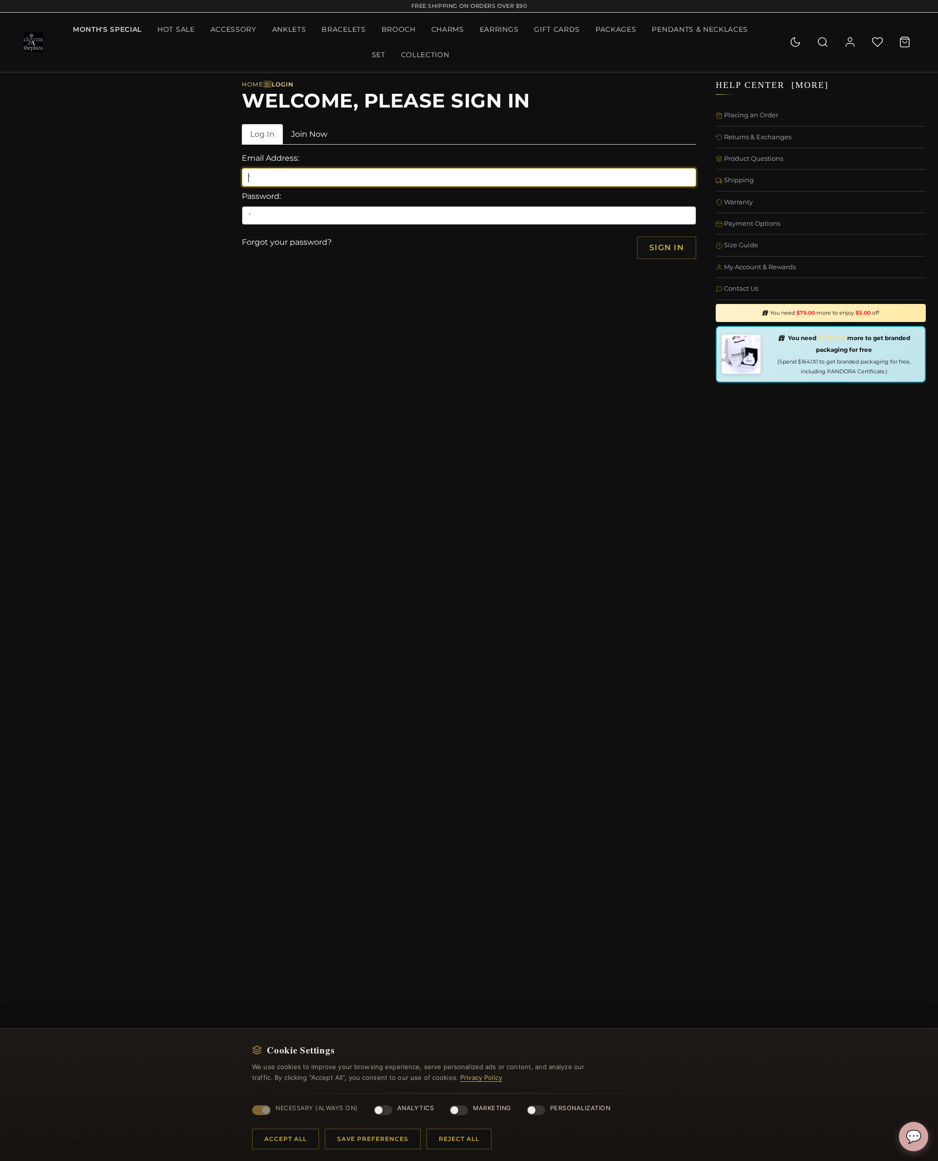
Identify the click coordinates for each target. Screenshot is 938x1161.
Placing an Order (750, 115)
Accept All (285, 1138)
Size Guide (740, 245)
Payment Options (751, 223)
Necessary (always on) (317, 1108)
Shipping (738, 180)
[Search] (822, 42)
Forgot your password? (287, 242)
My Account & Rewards (759, 267)
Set (378, 55)
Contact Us (740, 288)
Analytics (415, 1108)
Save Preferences (372, 1138)
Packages (616, 29)
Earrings (499, 29)
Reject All (459, 1138)
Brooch (399, 29)
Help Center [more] (772, 85)
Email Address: (270, 158)
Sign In (666, 247)
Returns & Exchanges (757, 137)
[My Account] (850, 42)
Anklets (289, 29)
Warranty (738, 202)
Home (252, 84)
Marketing (492, 1108)
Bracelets (343, 29)
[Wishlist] (877, 42)
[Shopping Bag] (905, 42)
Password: (261, 196)
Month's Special (107, 29)
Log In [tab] (262, 134)
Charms (447, 29)
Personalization (580, 1108)
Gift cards (557, 29)
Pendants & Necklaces (700, 29)
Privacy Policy (481, 1077)
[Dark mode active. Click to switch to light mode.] (795, 42)
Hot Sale (175, 29)
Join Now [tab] (309, 134)
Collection (425, 55)
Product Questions (753, 158)
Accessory (233, 29)
